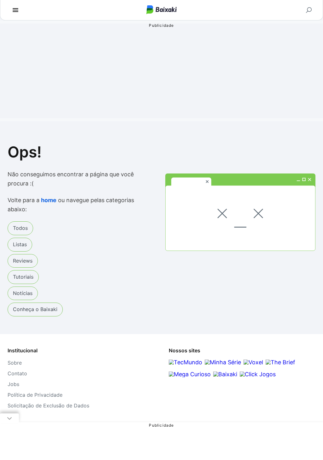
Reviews (22, 261)
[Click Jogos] (258, 374)
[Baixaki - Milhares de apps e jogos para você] (161, 10)
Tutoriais (23, 277)
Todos (20, 228)
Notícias (22, 293)
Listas (20, 244)
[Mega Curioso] (190, 374)
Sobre (15, 362)
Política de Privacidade (35, 394)
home (48, 200)
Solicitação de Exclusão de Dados (48, 405)
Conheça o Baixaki (35, 309)
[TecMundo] (185, 362)
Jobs (13, 384)
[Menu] (15, 10)
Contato (17, 373)
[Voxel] (253, 362)
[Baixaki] (225, 374)
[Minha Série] (223, 362)
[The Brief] (280, 362)
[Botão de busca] (309, 10)
